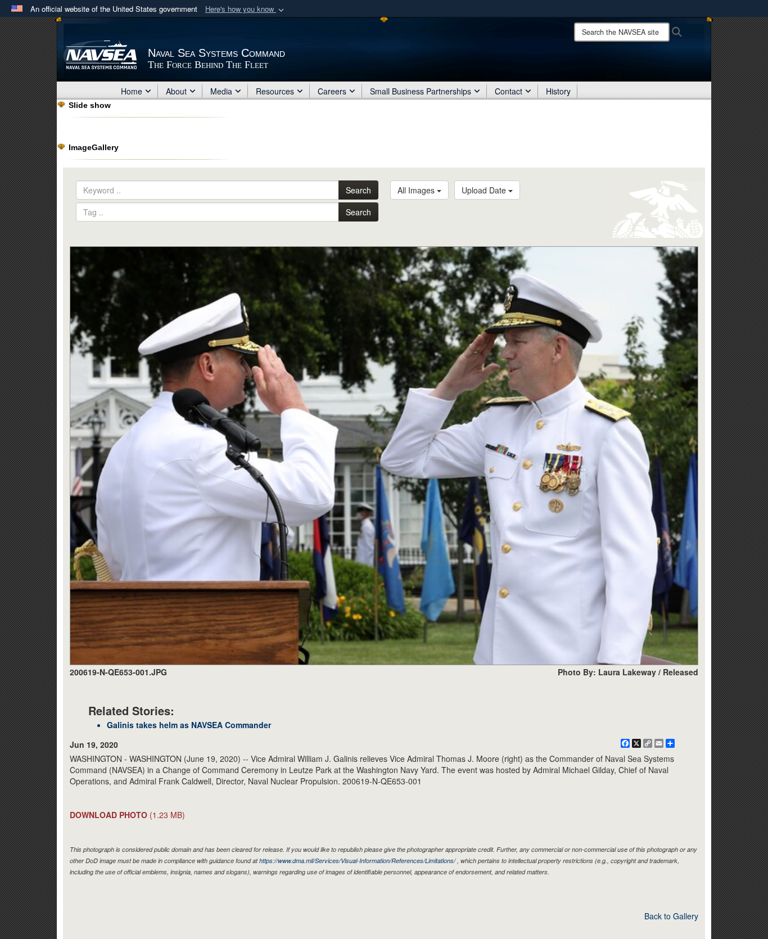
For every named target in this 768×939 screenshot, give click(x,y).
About (176, 91)
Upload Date (485, 190)
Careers (332, 91)
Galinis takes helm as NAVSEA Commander (189, 724)
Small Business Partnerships (420, 91)
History (558, 91)
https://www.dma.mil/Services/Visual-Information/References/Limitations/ (357, 860)
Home (131, 91)
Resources (275, 91)
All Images (417, 190)
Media (221, 91)
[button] (245, 9)
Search (358, 190)
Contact (508, 91)
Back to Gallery (671, 916)
